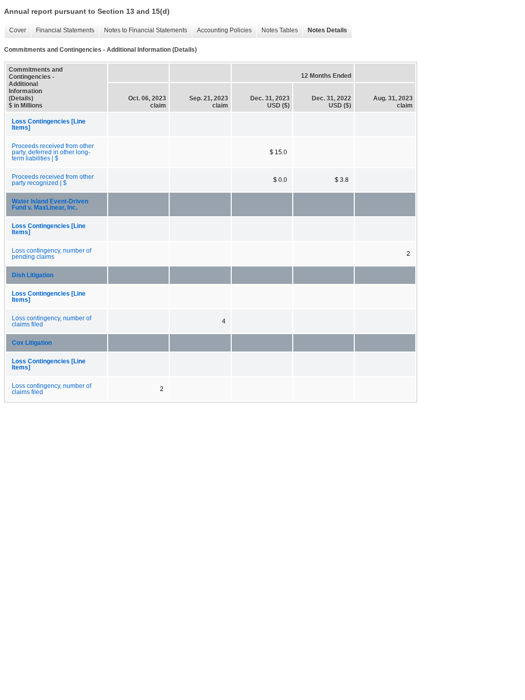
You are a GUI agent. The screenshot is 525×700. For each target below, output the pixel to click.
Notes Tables (277, 30)
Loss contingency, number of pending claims (51, 254)
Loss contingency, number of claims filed (51, 321)
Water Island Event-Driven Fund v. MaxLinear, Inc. (50, 204)
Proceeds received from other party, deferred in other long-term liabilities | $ (53, 152)
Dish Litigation (32, 275)
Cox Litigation (32, 343)
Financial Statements (62, 30)
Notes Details (324, 30)
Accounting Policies (222, 30)
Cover (15, 30)
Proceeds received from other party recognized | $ (53, 180)
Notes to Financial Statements (143, 30)
